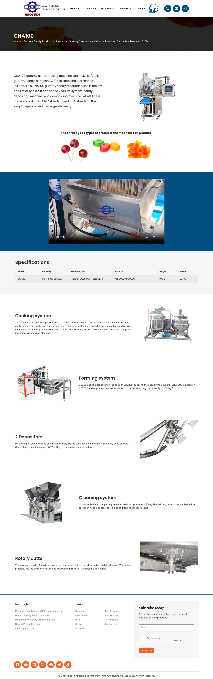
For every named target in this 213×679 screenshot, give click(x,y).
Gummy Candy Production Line (42, 41)
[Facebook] (17, 664)
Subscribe (147, 650)
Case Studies (82, 615)
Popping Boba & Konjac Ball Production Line (39, 611)
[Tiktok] (67, 664)
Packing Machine (24, 628)
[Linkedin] (34, 664)
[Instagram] (42, 664)
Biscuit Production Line (28, 624)
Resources (106, 8)
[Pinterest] (51, 664)
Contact (141, 8)
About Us (124, 8)
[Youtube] (25, 664)
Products (74, 8)
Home (17, 41)
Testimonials (111, 619)
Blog (77, 619)
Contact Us (111, 624)
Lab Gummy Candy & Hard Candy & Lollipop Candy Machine (99, 41)
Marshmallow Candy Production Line (35, 619)
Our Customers (113, 611)
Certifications (112, 615)
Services (91, 8)
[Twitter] (59, 664)
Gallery (78, 624)
